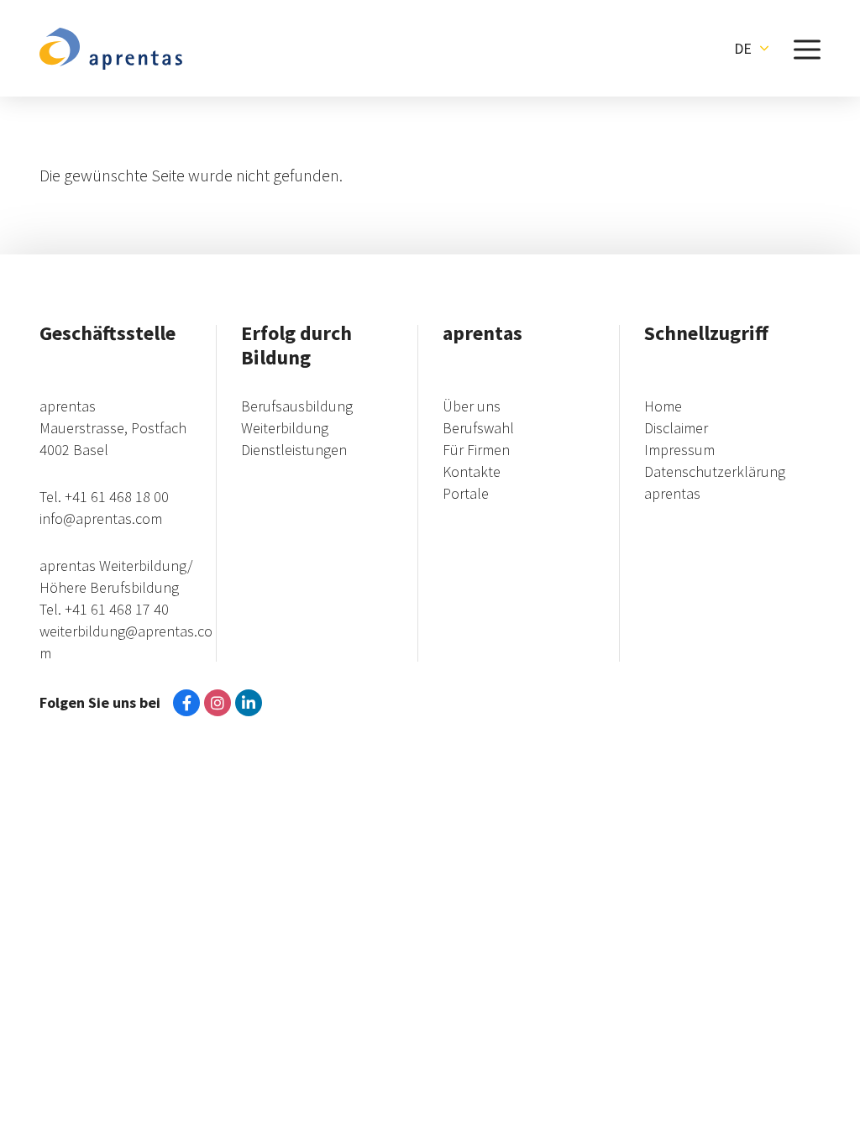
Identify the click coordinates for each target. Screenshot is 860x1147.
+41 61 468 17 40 (117, 609)
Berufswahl (478, 427)
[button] (751, 48)
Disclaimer (676, 427)
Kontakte (472, 471)
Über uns (472, 406)
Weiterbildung (284, 427)
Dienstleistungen (294, 449)
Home (663, 406)
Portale (466, 493)
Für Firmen (476, 449)
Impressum (679, 449)
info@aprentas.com (100, 518)
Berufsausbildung (297, 406)
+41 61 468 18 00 (117, 496)
